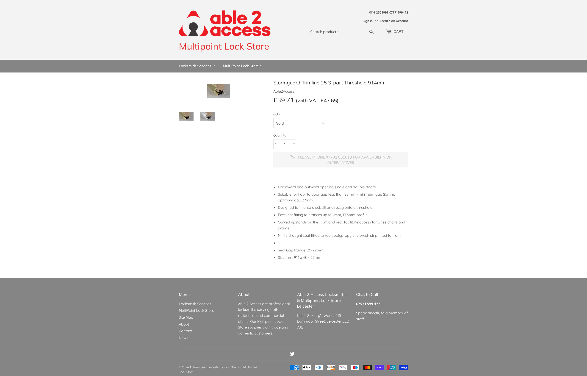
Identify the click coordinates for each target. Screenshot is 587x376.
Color (277, 114)
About (184, 324)
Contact (185, 331)
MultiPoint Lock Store (241, 66)
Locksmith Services (195, 66)
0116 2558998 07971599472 (388, 12)
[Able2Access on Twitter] (292, 354)
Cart (398, 31)
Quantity (279, 135)
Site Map (186, 317)
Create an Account (394, 21)
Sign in (368, 21)
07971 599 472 (368, 303)
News (183, 337)
